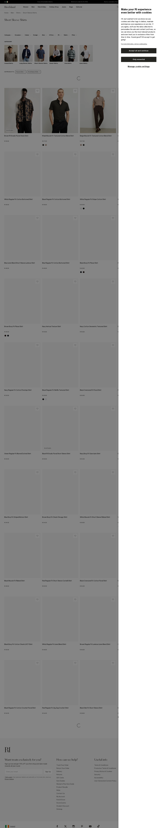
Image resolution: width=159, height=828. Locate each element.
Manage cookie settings (139, 66)
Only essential (139, 59)
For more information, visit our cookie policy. (134, 44)
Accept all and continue (139, 51)
